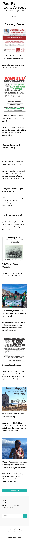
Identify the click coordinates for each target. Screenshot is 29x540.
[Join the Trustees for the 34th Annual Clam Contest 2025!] (14, 94)
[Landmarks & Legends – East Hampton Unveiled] (14, 41)
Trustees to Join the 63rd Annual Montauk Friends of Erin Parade (14, 313)
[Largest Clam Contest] (14, 350)
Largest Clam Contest (11, 365)
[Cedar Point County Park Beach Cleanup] (14, 399)
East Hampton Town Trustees (14, 5)
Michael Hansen (17, 537)
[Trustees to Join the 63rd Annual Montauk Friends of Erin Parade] (14, 296)
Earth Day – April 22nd (12, 215)
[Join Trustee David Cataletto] (14, 249)
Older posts (15, 490)
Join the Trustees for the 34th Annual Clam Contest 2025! (13, 118)
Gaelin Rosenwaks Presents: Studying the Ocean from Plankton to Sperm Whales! (14, 464)
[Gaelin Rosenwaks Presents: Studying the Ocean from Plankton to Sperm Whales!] (14, 448)
